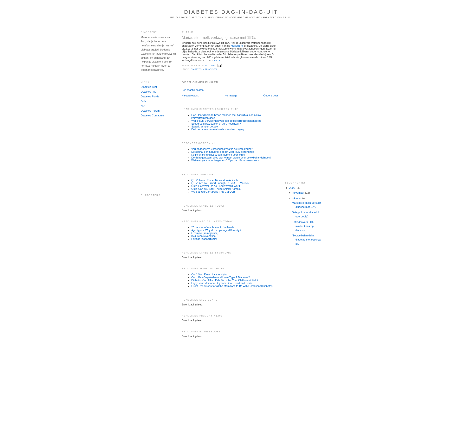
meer (217, 60)
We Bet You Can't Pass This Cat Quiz (213, 191)
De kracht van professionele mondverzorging (217, 129)
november (299, 192)
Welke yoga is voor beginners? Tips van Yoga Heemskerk (225, 160)
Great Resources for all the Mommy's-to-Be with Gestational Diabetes (232, 286)
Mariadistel (237, 45)
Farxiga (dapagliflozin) (204, 238)
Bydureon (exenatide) (204, 236)
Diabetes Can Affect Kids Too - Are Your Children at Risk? (224, 280)
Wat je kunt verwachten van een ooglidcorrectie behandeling (226, 120)
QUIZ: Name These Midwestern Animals (214, 180)
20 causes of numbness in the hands (212, 227)
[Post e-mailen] (220, 65)
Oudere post (270, 95)
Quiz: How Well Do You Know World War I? (216, 185)
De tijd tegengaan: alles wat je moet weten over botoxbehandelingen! (231, 157)
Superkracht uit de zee (204, 126)
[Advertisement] (155, 155)
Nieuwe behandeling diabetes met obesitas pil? (306, 239)
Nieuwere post (190, 95)
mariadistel (210, 69)
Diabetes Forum (150, 110)
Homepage (231, 95)
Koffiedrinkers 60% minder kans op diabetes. (303, 226)
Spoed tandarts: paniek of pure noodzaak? (216, 123)
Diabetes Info (148, 91)
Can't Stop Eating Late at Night (209, 274)
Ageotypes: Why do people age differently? (216, 230)
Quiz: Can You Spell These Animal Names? (216, 188)
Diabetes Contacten (152, 115)
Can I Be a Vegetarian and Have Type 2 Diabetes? (220, 277)
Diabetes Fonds (150, 96)
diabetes (196, 69)
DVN (143, 101)
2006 (292, 187)
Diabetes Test (149, 86)
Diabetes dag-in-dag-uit (231, 12)
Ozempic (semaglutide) (204, 233)
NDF (143, 105)
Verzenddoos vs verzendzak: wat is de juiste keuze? (222, 148)
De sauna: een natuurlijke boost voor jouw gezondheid (222, 151)
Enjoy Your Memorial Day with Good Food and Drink (221, 283)
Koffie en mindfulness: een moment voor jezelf (218, 154)
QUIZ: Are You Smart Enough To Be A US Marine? (220, 183)
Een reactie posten (193, 90)
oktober (297, 198)
